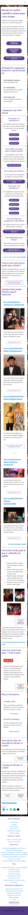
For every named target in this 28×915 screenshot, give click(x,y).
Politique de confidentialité (14, 893)
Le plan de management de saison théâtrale (14, 861)
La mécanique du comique (14, 876)
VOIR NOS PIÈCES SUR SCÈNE (20, 796)
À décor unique (14, 828)
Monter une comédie (14, 874)
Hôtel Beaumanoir (15, 351)
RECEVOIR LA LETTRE (20, 758)
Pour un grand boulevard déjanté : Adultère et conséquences (12, 462)
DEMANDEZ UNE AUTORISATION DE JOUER (20, 686)
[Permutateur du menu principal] (25, 2)
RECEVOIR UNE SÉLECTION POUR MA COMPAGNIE (14, 282)
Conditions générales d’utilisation (14, 891)
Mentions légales (14, 897)
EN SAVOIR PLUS (7, 795)
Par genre (14, 824)
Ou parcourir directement (14, 257)
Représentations (9, 802)
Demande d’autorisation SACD (14, 889)
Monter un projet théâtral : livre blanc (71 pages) (14, 852)
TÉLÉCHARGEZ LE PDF (14, 342)
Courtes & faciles (14, 826)
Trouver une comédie (14, 871)
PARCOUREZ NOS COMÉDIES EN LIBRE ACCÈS (20, 621)
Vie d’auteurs (14, 882)
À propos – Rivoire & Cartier (14, 839)
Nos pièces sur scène (14, 841)
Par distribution (14, 822)
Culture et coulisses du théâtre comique (14, 880)
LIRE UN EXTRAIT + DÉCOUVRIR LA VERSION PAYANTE (14, 446)
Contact (14, 899)
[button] (14, 902)
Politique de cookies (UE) (14, 895)
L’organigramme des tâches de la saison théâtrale (14, 854)
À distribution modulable (14, 831)
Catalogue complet (14, 833)
